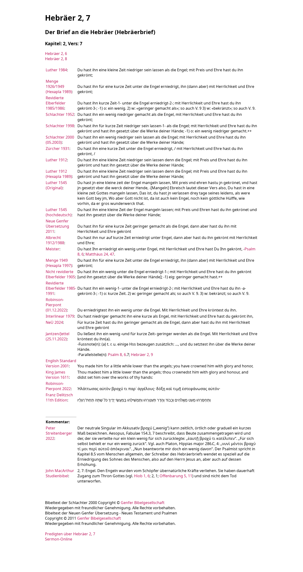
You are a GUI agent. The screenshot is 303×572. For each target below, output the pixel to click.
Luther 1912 (56, 159)
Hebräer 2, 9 (142, 354)
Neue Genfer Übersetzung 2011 (57, 226)
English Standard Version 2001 (61, 363)
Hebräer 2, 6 (56, 53)
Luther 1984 (56, 69)
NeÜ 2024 (54, 322)
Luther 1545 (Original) (56, 185)
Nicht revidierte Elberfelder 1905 (60, 274)
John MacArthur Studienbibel (60, 473)
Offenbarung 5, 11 (176, 475)
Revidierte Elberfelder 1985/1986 (56, 103)
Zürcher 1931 (57, 148)
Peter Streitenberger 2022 (59, 433)
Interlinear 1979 (60, 316)
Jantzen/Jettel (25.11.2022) (57, 336)
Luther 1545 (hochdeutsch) (58, 212)
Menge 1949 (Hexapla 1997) (59, 263)
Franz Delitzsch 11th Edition (59, 397)
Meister (52, 249)
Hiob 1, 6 (142, 475)
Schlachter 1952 (60, 114)
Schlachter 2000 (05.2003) (60, 140)
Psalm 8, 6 (117, 354)
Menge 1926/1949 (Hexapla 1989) (59, 86)
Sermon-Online (58, 539)
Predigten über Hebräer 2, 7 (70, 533)
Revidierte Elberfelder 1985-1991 (61, 288)
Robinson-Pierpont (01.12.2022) (56, 305)
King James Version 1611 (57, 374)
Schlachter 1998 (60, 125)
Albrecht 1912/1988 (55, 240)
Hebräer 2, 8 (56, 58)
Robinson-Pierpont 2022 (58, 386)
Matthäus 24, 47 (99, 254)
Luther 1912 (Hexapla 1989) (59, 174)
